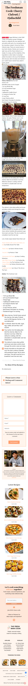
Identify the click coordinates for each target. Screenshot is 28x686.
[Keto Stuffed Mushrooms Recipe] (14, 512)
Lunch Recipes (7, 645)
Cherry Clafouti (6, 262)
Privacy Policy (21, 670)
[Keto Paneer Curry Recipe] (14, 530)
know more (14, 477)
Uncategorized (14, 22)
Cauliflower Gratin (7, 268)
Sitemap (18, 679)
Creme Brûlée (5, 264)
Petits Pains (5, 249)
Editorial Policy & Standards (14, 673)
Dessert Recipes (7, 647)
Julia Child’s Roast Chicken (9, 260)
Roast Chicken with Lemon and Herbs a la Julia (13, 244)
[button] (20, 2)
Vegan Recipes (19, 649)
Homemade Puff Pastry (8, 256)
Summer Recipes (20, 645)
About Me (5, 670)
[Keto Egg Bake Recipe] (14, 548)
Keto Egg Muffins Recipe (14, 574)
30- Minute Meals (20, 643)
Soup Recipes (7, 650)
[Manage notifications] (25, 683)
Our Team (12, 670)
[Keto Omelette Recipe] (14, 493)
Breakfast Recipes (7, 643)
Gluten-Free (20, 650)
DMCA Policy (21, 676)
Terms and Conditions (9, 676)
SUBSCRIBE (14, 603)
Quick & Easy (20, 647)
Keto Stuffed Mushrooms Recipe (14, 520)
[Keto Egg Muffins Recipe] (14, 566)
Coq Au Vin (5, 253)
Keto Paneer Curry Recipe (14, 538)
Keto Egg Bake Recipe (14, 556)
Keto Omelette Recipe (14, 502)
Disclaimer (11, 679)
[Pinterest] (14, 620)
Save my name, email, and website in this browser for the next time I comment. (14, 434)
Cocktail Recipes (7, 649)
